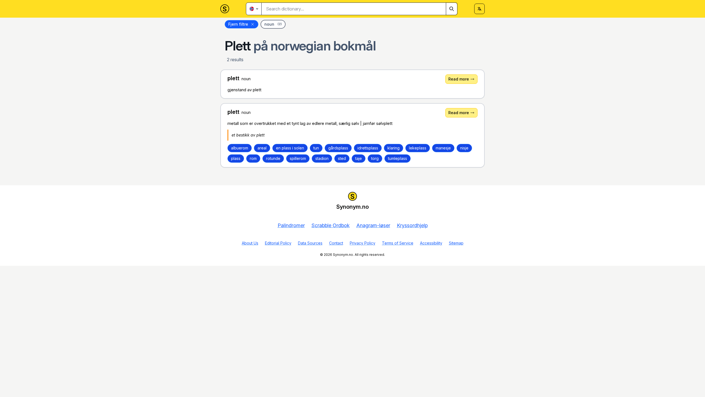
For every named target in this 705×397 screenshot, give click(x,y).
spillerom (298, 158)
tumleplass (397, 158)
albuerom (239, 148)
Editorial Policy (278, 243)
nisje (464, 148)
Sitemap (456, 243)
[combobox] (359, 8)
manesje (443, 148)
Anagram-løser (373, 225)
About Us (250, 243)
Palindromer (291, 225)
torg (375, 158)
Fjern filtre (238, 24)
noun (273, 24)
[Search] (451, 8)
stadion (322, 158)
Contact (336, 243)
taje (358, 158)
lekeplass (417, 148)
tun (316, 148)
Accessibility (431, 243)
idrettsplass (367, 148)
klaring (393, 148)
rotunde (273, 158)
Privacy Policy (362, 243)
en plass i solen (290, 148)
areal (262, 148)
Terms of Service (397, 243)
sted (342, 158)
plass (235, 158)
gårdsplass (338, 148)
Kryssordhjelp (412, 225)
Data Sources (310, 243)
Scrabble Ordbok (330, 225)
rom (253, 158)
